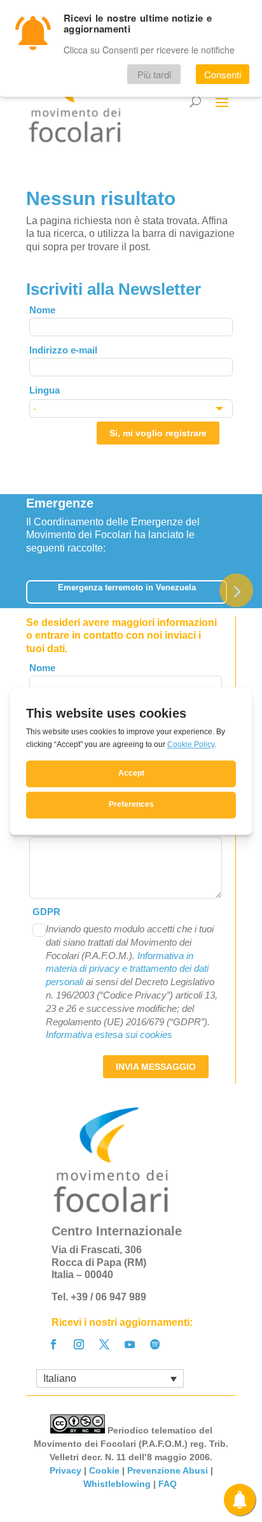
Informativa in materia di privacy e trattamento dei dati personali (127, 969)
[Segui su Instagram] (79, 1344)
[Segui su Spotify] (155, 1344)
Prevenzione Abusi (167, 1470)
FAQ (168, 1484)
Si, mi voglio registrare (158, 433)
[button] (236, 590)
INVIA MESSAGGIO (156, 1067)
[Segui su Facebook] (53, 1344)
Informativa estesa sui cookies (109, 1034)
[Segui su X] (104, 1344)
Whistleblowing (117, 1484)
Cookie (104, 1470)
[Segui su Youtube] (130, 1344)
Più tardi (154, 74)
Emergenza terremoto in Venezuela (127, 587)
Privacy (65, 1470)
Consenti (222, 74)
